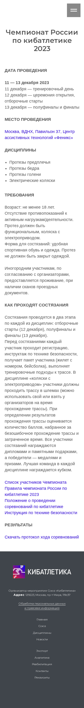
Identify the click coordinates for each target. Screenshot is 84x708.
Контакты (42, 671)
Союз (42, 626)
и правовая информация (42, 608)
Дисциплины (42, 632)
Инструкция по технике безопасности (41, 512)
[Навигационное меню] (73, 10)
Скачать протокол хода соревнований (42, 537)
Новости (42, 639)
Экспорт (42, 651)
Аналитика (42, 657)
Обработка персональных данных (42, 603)
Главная (42, 619)
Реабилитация (42, 664)
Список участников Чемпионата (35, 482)
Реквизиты (42, 677)
